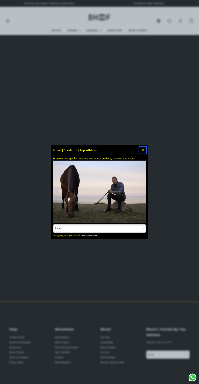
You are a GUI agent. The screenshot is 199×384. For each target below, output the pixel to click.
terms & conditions (89, 235)
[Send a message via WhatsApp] (192, 377)
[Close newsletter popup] (142, 150)
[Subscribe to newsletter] (143, 228)
